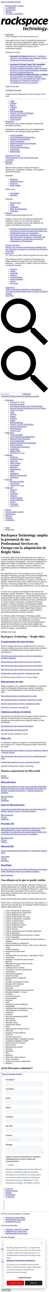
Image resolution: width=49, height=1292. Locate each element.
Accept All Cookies (15, 1283)
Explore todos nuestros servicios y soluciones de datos (20, 762)
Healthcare (14, 179)
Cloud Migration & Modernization (22, 137)
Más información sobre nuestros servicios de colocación (21, 662)
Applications (14, 149)
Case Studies (27, 238)
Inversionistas (10, 1195)
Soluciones (9, 34)
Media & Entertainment (18, 209)
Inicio (7, 528)
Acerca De (9, 253)
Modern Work (15, 151)
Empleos (8, 1193)
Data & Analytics (16, 145)
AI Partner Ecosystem (13, 90)
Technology (14, 211)
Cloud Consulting (16, 135)
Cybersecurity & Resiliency (20, 147)
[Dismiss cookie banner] (41, 1243)
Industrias (8, 162)
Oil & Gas (13, 183)
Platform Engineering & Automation (23, 143)
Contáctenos (5, 396)
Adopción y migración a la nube (17, 1229)
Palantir (12, 105)
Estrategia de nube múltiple (15, 1218)
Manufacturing (15, 203)
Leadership (14, 273)
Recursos (8, 213)
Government (14, 193)
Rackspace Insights (28, 231)
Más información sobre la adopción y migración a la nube (21, 700)
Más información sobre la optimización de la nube (19, 696)
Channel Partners (16, 277)
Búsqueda (26, 394)
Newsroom (14, 283)
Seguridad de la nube (13, 1222)
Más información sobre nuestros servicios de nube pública (21, 666)
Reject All (34, 1283)
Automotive (14, 207)
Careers (12, 281)
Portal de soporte (11, 1191)
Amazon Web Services (18, 115)
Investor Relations (16, 279)
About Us (13, 269)
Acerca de (9, 1189)
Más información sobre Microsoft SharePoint (17, 726)
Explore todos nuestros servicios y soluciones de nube (20, 673)
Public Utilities (15, 185)
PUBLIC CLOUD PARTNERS (21, 113)
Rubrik (12, 109)
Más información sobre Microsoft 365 (14, 730)
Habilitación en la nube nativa (16, 1231)
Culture (12, 271)
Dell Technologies (16, 111)
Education (13, 195)
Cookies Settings (24, 1277)
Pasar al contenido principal (11, 2)
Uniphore (13, 107)
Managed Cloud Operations (20, 139)
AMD (12, 101)
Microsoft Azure (16, 117)
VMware (13, 103)
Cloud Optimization (17, 141)
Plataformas (9, 121)
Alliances (13, 275)
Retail (12, 205)
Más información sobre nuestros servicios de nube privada (22, 669)
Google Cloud (15, 119)
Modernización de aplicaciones (16, 1233)
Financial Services (16, 181)
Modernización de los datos (15, 1220)
